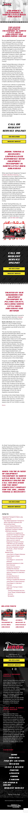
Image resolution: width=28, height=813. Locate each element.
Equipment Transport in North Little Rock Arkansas (13, 518)
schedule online (11, 480)
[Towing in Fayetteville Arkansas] (7, 613)
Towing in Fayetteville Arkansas (6, 622)
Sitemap (10, 792)
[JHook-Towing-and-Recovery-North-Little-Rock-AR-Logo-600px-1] (14, 640)
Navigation (11, 596)
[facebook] (12, 667)
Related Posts (9, 552)
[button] (2, 617)
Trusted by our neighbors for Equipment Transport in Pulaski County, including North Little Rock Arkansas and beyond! (16, 535)
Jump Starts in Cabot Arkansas (20, 622)
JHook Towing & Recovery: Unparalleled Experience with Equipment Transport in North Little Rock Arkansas (13, 528)
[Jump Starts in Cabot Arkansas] (21, 613)
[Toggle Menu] (25, 4)
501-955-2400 (14, 218)
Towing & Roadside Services (16, 590)
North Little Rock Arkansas (11, 175)
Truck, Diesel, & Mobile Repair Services (16, 593)
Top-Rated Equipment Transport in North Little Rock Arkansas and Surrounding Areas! (14, 522)
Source (3, 405)
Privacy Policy (16, 792)
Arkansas (20, 317)
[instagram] (15, 667)
